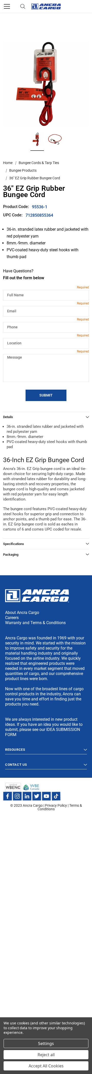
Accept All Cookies (46, 1066)
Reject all (46, 1054)
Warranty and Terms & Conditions (35, 622)
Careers (12, 617)
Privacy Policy (56, 805)
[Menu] (7, 6)
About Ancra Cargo (22, 612)
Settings (46, 1043)
